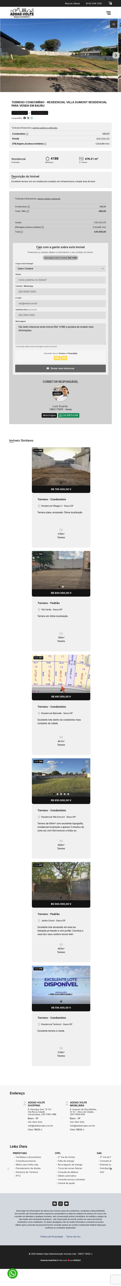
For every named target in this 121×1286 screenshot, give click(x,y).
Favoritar (21, 113)
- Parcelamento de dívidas (27, 1168)
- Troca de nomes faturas (69, 1168)
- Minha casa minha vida (26, 1164)
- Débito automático (66, 1176)
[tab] (113, 24)
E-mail (18, 298)
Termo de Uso (73, 1236)
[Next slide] (116, 55)
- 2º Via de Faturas (107, 1157)
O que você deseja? (24, 263)
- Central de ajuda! (65, 1183)
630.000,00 (103, 138)
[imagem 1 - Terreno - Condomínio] (61, 466)
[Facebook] (54, 1203)
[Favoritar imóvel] (87, 451)
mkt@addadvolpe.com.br (40, 1125)
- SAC (101, 1172)
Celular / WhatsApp (24, 286)
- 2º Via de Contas (65, 1157)
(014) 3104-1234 (94, 3)
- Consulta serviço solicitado (70, 1179)
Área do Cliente (72, 3)
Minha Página (49, 415)
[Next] (85, 570)
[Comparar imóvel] (87, 455)
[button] (110, 3)
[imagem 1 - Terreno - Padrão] (61, 570)
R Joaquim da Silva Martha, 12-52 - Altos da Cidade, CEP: (83, 1112)
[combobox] (60, 269)
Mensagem (20, 321)
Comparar (41, 113)
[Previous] (36, 570)
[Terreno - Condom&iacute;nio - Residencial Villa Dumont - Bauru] (31, 13)
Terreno (18, 102)
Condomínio (35, 102)
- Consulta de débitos (67, 1172)
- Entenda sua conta (108, 1164)
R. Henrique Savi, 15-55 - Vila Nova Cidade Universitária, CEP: (42, 1112)
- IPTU (17, 1176)
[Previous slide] (5, 55)
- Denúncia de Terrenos (26, 1172)
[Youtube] (66, 1203)
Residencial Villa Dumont (67, 102)
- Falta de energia (65, 1161)
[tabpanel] (60, 55)
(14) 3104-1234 (35, 1122)
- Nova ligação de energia (69, 1164)
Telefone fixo (26, 310)
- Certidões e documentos (27, 1157)
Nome (18, 274)
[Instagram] (60, 1203)
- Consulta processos (25, 1161)
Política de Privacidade (51, 1236)
